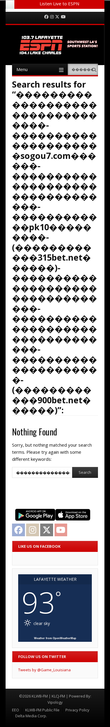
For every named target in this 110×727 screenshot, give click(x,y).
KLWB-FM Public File (42, 710)
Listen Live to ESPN (59, 3)
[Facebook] (46, 17)
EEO (15, 710)
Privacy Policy (77, 710)
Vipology (55, 702)
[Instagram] (52, 17)
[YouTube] (63, 17)
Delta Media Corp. (31, 715)
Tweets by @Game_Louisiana (44, 669)
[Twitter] (57, 17)
